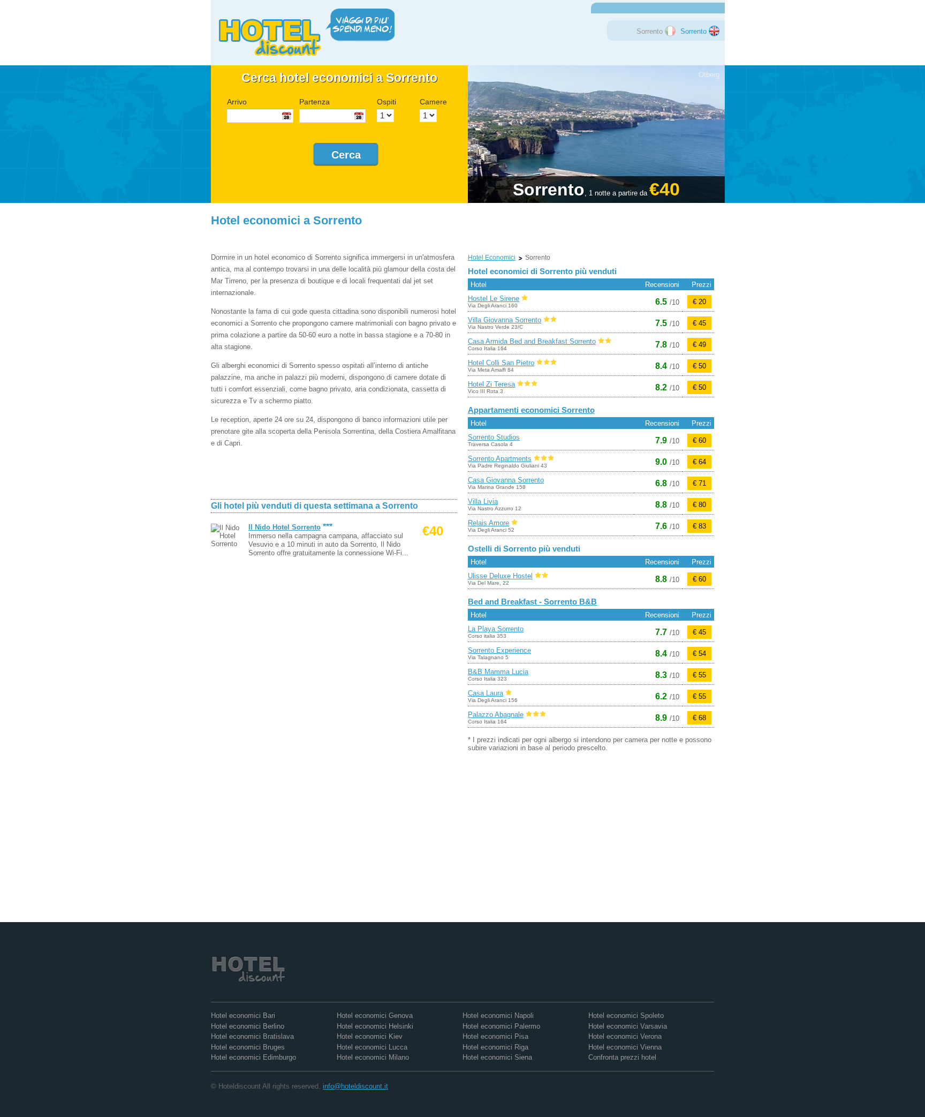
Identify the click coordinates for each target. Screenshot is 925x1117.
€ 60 (699, 440)
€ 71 (699, 483)
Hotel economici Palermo (501, 1026)
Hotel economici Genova (375, 1016)
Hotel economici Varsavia (627, 1026)
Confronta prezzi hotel (622, 1057)
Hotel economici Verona (625, 1036)
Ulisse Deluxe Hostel (500, 576)
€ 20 (699, 302)
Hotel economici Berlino (247, 1026)
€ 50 (699, 366)
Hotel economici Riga (495, 1047)
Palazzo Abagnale (496, 715)
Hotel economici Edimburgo (253, 1057)
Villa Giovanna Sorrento (504, 320)
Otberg (709, 75)
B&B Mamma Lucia (498, 672)
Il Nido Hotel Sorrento (284, 527)
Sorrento (694, 31)
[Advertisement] (336, 237)
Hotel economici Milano (373, 1057)
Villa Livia (483, 501)
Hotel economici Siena (497, 1057)
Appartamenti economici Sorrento (531, 409)
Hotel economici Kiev (370, 1036)
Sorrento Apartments (500, 459)
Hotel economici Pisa (495, 1036)
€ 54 (699, 654)
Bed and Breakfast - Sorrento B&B (532, 601)
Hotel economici (491, 257)
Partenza (314, 101)
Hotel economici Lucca (372, 1047)
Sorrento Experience (499, 650)
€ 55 (699, 675)
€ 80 (699, 505)
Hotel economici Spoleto (626, 1016)
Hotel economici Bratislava (252, 1036)
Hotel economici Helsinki (375, 1026)
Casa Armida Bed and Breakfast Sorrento (532, 341)
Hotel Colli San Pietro (501, 363)
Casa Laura (485, 693)
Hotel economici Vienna (625, 1047)
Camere (433, 101)
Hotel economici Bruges (248, 1047)
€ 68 (699, 718)
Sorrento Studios (494, 437)
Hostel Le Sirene (493, 299)
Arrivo (237, 101)
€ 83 (699, 526)
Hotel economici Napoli (498, 1016)
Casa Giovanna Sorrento (506, 480)
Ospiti (386, 101)
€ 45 (699, 323)
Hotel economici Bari (243, 1016)
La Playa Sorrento (496, 629)
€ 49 (699, 345)
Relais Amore (488, 523)
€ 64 (699, 462)
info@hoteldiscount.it (355, 1086)
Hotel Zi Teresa (491, 384)
